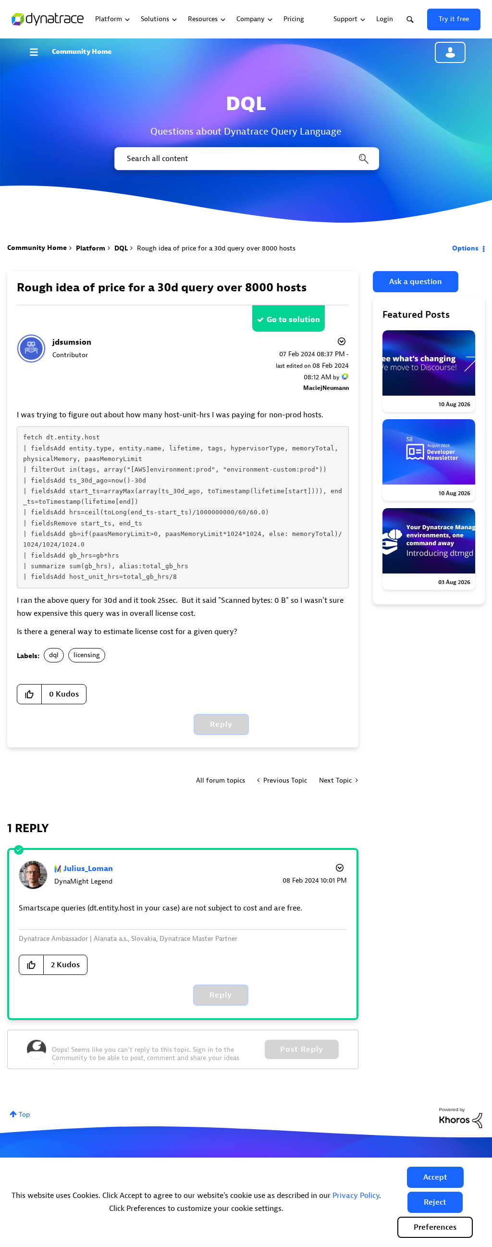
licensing (87, 655)
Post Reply (301, 1049)
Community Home (81, 52)
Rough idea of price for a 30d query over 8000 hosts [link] (216, 248)
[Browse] (38, 52)
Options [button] (465, 248)
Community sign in (450, 52)
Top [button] (24, 1114)
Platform (90, 248)
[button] (435, 1177)
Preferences (435, 1227)
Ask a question (415, 282)
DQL (121, 248)
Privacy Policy (355, 1195)
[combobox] (246, 158)
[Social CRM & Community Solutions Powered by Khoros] (460, 1117)
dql (54, 655)
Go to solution (293, 319)
